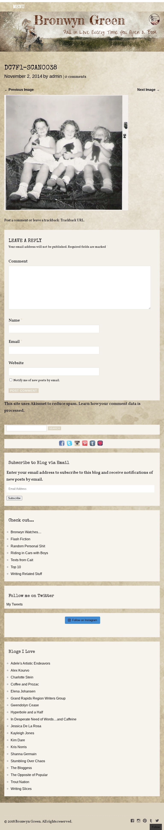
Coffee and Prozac (25, 684)
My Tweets (14, 604)
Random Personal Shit (28, 546)
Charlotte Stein (22, 677)
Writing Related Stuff (26, 574)
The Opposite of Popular (29, 775)
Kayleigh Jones (22, 733)
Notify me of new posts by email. (36, 380)
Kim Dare (18, 740)
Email (15, 342)
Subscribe (14, 498)
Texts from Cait (22, 560)
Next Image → (148, 89)
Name (16, 320)
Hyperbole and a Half (27, 712)
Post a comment (16, 220)
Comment (18, 261)
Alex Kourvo (20, 670)
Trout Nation (20, 782)
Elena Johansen (23, 691)
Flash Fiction (20, 539)
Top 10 (16, 567)
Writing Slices (21, 789)
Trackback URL (72, 220)
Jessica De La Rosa (26, 726)
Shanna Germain (24, 754)
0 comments (75, 77)
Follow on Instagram (84, 620)
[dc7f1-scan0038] (66, 209)
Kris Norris (19, 747)
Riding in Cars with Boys (29, 553)
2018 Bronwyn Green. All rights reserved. (40, 821)
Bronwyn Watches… (26, 532)
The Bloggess (21, 768)
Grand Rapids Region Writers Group (38, 698)
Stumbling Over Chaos (28, 761)
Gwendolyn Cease (25, 705)
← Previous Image (19, 89)
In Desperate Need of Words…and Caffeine (43, 719)
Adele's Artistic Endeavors (30, 663)
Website (16, 363)
